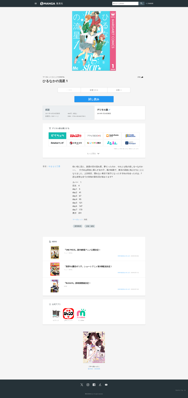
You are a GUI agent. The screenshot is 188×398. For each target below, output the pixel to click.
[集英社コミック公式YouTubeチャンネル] (106, 384)
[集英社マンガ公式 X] (81, 384)
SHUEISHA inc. (89, 394)
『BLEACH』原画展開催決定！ (77, 283)
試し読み (94, 99)
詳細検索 (150, 3)
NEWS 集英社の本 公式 (124, 256)
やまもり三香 (54, 166)
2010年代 (78, 226)
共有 (139, 77)
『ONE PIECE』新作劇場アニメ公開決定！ (82, 250)
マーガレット (77, 219)
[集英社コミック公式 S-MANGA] (51, 3)
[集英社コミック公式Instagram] (88, 384)
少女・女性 (90, 226)
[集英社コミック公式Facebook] (94, 384)
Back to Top (181, 390)
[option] (94, 40)
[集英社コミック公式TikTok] (100, 384)
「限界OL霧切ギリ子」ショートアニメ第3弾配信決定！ (88, 266)
